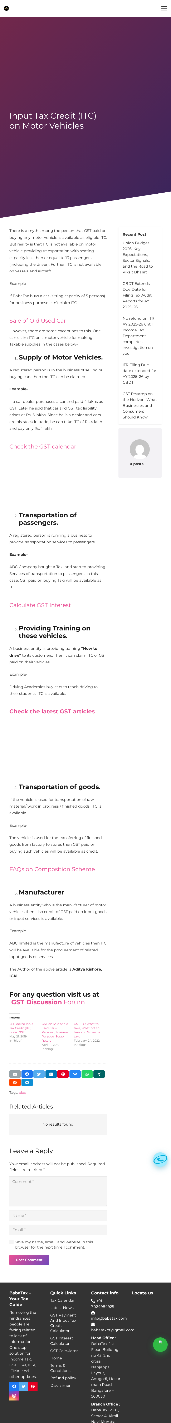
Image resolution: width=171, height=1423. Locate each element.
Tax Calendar (62, 1300)
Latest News (62, 1307)
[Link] (6, 8)
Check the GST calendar (42, 446)
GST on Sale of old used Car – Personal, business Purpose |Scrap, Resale (55, 1032)
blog (22, 1092)
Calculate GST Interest (40, 605)
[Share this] (27, 1074)
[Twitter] (23, 1386)
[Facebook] (14, 1386)
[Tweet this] (39, 1074)
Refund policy (63, 1378)
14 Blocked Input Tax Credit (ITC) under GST (21, 1028)
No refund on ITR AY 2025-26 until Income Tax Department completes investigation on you (138, 336)
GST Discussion (36, 1002)
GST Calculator (64, 1351)
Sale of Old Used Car (37, 320)
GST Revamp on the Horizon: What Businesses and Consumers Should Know (140, 406)
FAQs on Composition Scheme (52, 869)
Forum (73, 1002)
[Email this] (15, 1074)
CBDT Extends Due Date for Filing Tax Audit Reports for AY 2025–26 (137, 295)
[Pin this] (63, 1074)
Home (56, 1358)
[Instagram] (14, 1395)
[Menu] (164, 8)
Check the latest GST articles (52, 711)
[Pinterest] (33, 1386)
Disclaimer (60, 1385)
